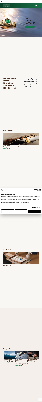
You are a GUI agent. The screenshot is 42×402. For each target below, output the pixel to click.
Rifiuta (7, 211)
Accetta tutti (34, 211)
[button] (1, 1)
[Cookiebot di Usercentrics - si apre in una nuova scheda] (36, 190)
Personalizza (20, 211)
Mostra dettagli (35, 207)
